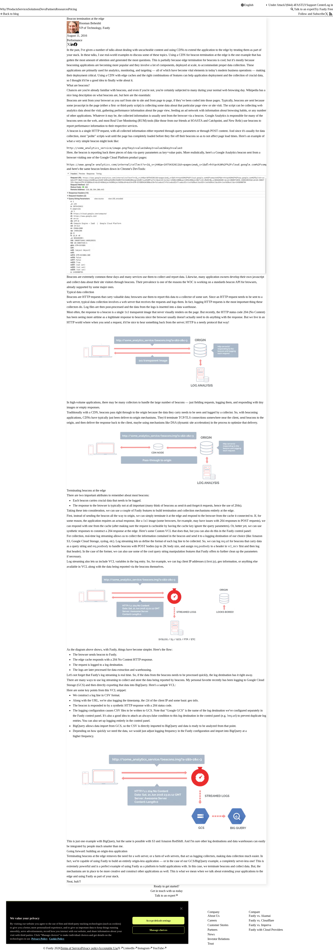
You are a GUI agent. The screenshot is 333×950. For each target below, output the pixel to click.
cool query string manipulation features (171, 551)
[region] (97, 922)
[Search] (292, 9)
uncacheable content (151, 49)
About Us (213, 915)
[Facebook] (75, 45)
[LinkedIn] (72, 45)
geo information (227, 561)
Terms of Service (71, 948)
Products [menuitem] (12, 9)
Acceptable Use (108, 948)
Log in (329, 5)
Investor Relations (219, 939)
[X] (68, 45)
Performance (74, 40)
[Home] (10, 7)
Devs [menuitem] (43, 9)
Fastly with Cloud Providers (266, 929)
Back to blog (11, 13)
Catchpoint (215, 120)
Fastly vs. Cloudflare (261, 920)
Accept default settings (158, 920)
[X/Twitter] (326, 14)
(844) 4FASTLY (296, 5)
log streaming (104, 536)
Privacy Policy (39, 938)
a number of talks (103, 49)
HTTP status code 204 (234, 312)
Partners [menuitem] (51, 9)
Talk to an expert (304, 9)
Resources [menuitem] (62, 9)
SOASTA (197, 120)
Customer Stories (218, 925)
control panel (142, 720)
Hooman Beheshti (90, 23)
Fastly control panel (89, 715)
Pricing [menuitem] (72, 9)
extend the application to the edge (208, 49)
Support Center (315, 5)
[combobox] (254, 5)
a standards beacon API (226, 282)
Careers (212, 920)
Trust (211, 943)
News (211, 934)
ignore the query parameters (211, 526)
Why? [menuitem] (3, 9)
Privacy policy (90, 948)
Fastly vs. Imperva (260, 925)
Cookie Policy (56, 938)
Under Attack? (277, 5)
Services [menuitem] (23, 9)
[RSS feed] (330, 14)
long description (82, 95)
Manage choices (158, 930)
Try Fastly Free (323, 9)
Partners (212, 929)
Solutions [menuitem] (34, 9)
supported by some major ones (94, 287)
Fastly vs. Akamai (260, 915)
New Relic (235, 120)
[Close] (181, 908)
